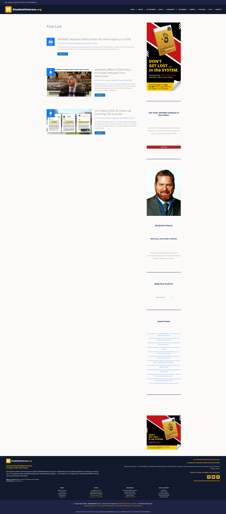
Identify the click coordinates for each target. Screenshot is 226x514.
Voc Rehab (182, 9)
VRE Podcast (62, 495)
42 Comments (100, 118)
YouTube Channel (62, 493)
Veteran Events (130, 495)
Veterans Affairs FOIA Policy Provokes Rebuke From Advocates (113, 73)
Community (170, 9)
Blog (161, 9)
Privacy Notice (164, 492)
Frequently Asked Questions (129, 490)
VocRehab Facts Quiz (96, 492)
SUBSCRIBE (163, 147)
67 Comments (100, 80)
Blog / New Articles (130, 492)
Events (192, 9)
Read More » (62, 53)
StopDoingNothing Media (127, 503)
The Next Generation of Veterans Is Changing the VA (164, 383)
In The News (151, 9)
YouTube (202, 9)
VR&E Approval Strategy (96, 493)
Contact (218, 9)
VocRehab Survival (96, 490)
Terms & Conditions (164, 493)
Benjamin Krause (62, 490)
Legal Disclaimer (164, 496)
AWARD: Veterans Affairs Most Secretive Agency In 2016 (94, 39)
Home (133, 9)
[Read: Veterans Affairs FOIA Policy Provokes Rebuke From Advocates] (69, 82)
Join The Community (130, 493)
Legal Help (164, 490)
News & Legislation (75, 43)
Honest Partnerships (163, 495)
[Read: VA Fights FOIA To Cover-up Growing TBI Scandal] (69, 122)
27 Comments (62, 43)
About (140, 9)
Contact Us (62, 496)
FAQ (210, 9)
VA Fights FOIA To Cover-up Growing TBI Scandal (113, 112)
